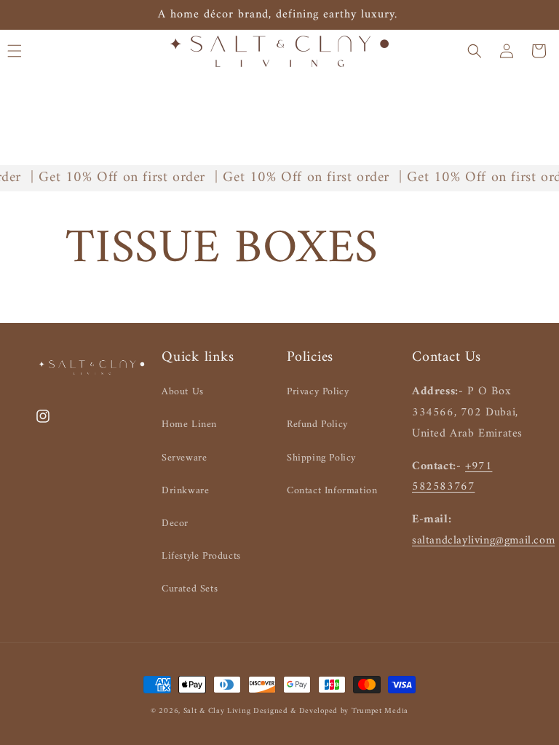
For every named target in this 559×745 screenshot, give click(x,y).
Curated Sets (190, 589)
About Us (183, 392)
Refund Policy (317, 424)
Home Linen (189, 424)
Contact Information (332, 491)
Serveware (184, 458)
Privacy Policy (318, 392)
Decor (175, 523)
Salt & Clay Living (218, 711)
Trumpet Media (380, 711)
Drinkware (185, 491)
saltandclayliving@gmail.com (483, 540)
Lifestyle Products (201, 556)
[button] (475, 51)
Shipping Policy (321, 458)
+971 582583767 (452, 477)
